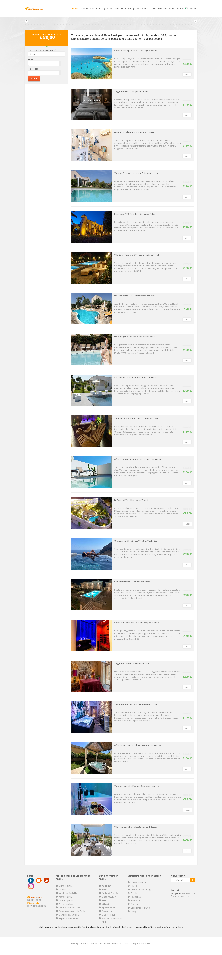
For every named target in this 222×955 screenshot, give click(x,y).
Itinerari (180, 8)
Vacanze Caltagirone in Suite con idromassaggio (136, 418)
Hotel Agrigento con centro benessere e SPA (134, 336)
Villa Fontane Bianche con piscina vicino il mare (135, 377)
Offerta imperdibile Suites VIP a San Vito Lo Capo (136, 540)
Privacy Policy (33, 902)
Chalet (134, 885)
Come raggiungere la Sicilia (72, 911)
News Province (66, 903)
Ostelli (134, 893)
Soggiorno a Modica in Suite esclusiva (131, 663)
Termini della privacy (100, 943)
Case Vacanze (87, 8)
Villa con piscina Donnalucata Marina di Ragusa (136, 826)
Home (75, 8)
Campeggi (107, 911)
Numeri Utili (64, 889)
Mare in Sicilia (65, 896)
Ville (117, 8)
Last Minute (142, 8)
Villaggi (131, 8)
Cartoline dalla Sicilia (69, 914)
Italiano (193, 8)
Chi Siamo (83, 943)
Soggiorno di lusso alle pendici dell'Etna (132, 91)
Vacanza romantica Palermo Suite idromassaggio (136, 786)
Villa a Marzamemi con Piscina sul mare (132, 581)
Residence (136, 896)
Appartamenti (108, 907)
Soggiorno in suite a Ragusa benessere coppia (135, 704)
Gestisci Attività (144, 943)
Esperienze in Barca (140, 907)
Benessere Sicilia (166, 8)
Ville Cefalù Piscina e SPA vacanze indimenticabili (136, 254)
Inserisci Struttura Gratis (123, 943)
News (153, 8)
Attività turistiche (138, 882)
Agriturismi (107, 8)
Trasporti (135, 904)
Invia (192, 880)
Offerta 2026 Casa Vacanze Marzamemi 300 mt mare (138, 459)
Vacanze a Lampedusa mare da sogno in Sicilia (135, 50)
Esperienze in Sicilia (68, 918)
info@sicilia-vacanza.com (183, 893)
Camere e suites (110, 914)
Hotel (123, 8)
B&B (98, 8)
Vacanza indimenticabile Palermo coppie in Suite (136, 622)
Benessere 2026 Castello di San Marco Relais (134, 214)
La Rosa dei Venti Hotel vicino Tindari (131, 500)
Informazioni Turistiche (69, 907)
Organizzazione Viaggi (141, 889)
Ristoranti (135, 900)
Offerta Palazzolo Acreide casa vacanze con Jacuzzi (138, 745)
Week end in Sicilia (68, 893)
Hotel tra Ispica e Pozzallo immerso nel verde (135, 295)
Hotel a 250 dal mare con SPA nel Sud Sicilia (134, 132)
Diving (134, 911)
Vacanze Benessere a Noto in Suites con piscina (136, 173)
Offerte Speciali (66, 900)
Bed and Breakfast (111, 893)
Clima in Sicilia (66, 885)
